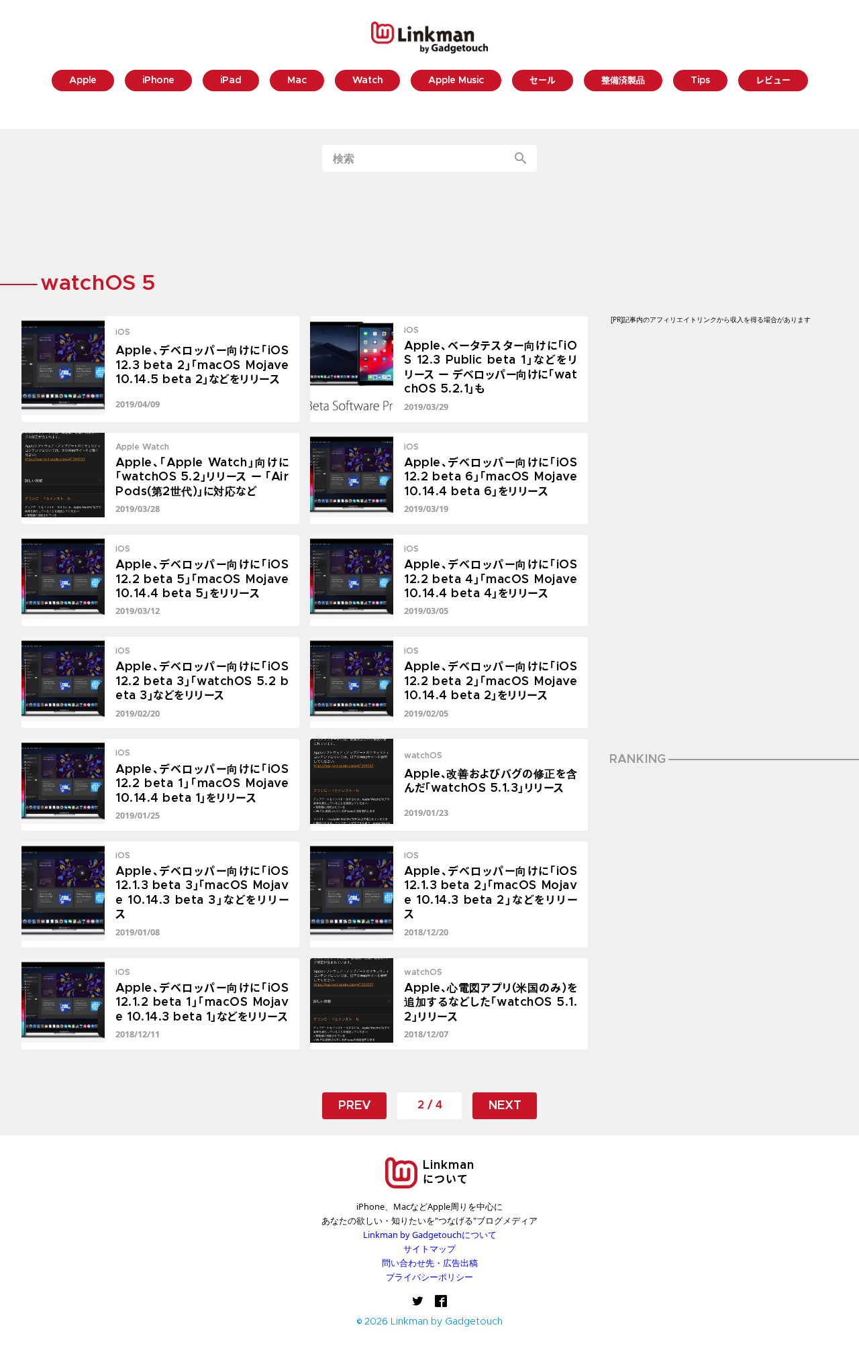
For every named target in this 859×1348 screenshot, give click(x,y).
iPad (231, 80)
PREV (354, 1105)
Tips (700, 80)
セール (542, 80)
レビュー (773, 80)
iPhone (158, 80)
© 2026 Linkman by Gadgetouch (430, 1322)
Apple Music (456, 80)
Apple (83, 80)
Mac (297, 80)
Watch (367, 80)
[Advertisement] (429, 223)
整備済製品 (623, 80)
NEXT (504, 1105)
